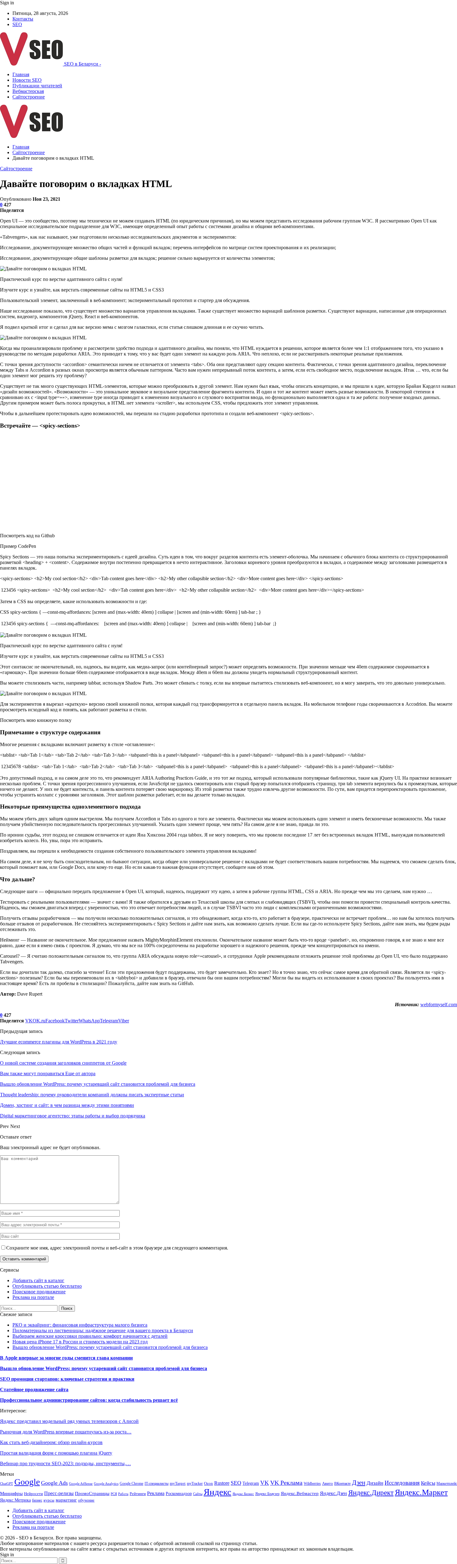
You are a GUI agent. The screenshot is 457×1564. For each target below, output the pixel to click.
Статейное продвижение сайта (34, 1389)
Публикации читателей (37, 85)
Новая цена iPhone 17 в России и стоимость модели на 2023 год (80, 1341)
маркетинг (66, 1499)
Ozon (208, 1483)
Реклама (155, 1493)
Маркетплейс (446, 1483)
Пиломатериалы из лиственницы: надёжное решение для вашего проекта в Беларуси (102, 1330)
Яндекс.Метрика (15, 1499)
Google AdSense (81, 1483)
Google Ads (54, 1483)
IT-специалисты (156, 1483)
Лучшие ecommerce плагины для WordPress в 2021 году (58, 1041)
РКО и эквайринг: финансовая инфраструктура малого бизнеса (79, 1325)
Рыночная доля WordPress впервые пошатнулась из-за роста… (66, 1431)
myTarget (178, 1483)
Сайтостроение (28, 96)
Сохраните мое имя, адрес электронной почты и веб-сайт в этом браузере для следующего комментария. (117, 1247)
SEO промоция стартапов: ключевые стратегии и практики (67, 1379)
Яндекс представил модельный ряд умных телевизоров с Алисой (69, 1421)
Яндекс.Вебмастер (300, 1493)
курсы (49, 1500)
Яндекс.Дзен (333, 1493)
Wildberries (312, 1483)
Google (27, 1482)
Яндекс (217, 1492)
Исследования (402, 1482)
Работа (123, 1494)
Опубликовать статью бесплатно (47, 1286)
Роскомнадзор (179, 1493)
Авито (327, 1483)
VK (264, 1482)
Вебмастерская (28, 91)
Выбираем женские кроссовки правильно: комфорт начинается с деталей (90, 1336)
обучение (86, 1500)
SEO (17, 24)
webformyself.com (438, 1004)
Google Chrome (131, 1483)
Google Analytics (106, 1483)
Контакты (22, 18)
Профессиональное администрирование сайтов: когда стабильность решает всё (89, 1400)
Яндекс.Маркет (421, 1492)
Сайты (197, 1494)
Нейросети (33, 1494)
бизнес (37, 1500)
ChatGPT (6, 1483)
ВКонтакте (342, 1483)
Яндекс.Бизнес (243, 1494)
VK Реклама (286, 1482)
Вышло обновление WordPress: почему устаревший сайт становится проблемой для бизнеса (110, 1347)
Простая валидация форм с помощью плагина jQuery (56, 1453)
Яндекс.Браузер (267, 1494)
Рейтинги (138, 1493)
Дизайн (375, 1483)
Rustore (221, 1483)
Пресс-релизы (59, 1493)
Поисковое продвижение (39, 1291)
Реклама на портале (33, 1297)
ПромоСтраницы (92, 1493)
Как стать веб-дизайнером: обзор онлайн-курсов (51, 1442)
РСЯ (114, 1494)
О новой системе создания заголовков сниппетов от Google (63, 1063)
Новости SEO (27, 80)
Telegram (250, 1483)
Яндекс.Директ (371, 1492)
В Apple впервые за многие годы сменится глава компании (66, 1357)
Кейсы (428, 1483)
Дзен (358, 1482)
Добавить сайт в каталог (38, 1280)
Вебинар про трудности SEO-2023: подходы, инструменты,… (65, 1463)
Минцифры (11, 1493)
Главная (20, 74)
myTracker (195, 1483)
